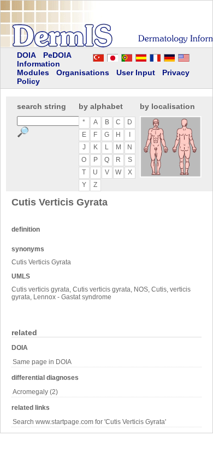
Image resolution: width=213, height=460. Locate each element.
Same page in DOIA (42, 362)
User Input (135, 72)
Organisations (82, 72)
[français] (155, 56)
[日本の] (112, 56)
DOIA (26, 55)
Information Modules (38, 68)
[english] (194, 56)
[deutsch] (169, 56)
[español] (140, 56)
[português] (126, 56)
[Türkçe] (98, 56)
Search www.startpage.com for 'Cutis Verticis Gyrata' (89, 422)
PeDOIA (57, 55)
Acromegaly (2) (35, 392)
